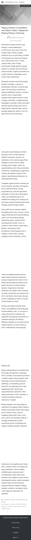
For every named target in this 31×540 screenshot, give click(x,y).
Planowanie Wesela (22, 500)
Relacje (3, 502)
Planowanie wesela (19, 506)
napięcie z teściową (7, 506)
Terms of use (15, 527)
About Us (15, 537)
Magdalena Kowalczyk (17, 37)
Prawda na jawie (15, 2)
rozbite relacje (5, 509)
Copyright (15, 532)
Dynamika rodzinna (25, 5)
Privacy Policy (15, 522)
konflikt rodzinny (21, 504)
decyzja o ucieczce (9, 504)
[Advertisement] (15, 133)
